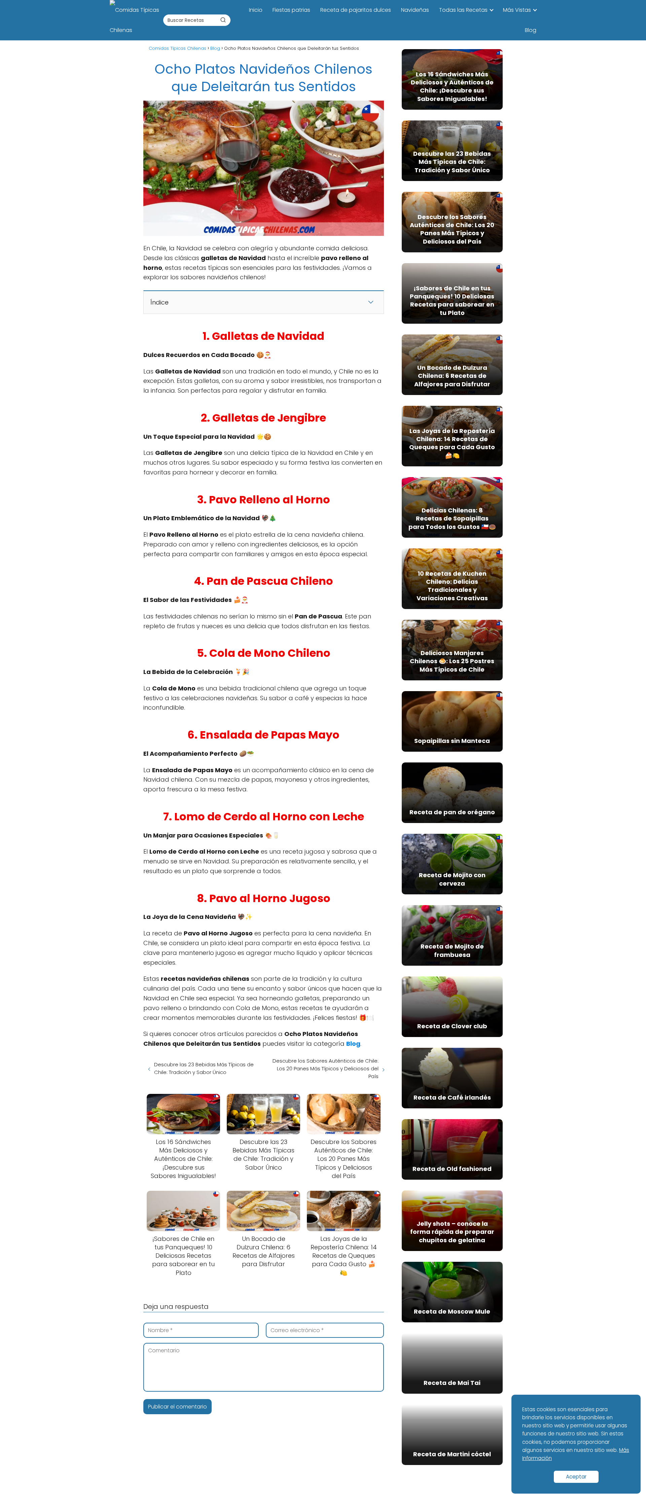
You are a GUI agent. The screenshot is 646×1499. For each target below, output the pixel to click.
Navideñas (415, 10)
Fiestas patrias (291, 10)
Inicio (255, 10)
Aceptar (576, 1476)
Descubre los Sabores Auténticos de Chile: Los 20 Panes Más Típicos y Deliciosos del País (325, 1068)
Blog (530, 30)
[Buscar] (223, 19)
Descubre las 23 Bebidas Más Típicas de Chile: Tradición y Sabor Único (204, 1068)
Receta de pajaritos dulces (355, 10)
